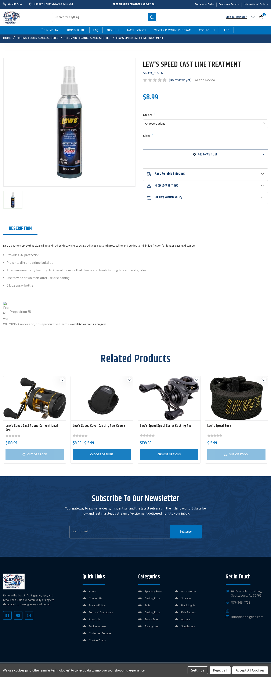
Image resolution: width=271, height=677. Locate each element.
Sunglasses (188, 627)
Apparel (186, 620)
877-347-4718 (15, 4)
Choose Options (101, 455)
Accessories (188, 592)
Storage (186, 599)
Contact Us (207, 30)
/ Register (240, 17)
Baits (147, 606)
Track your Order (204, 4)
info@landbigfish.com (247, 617)
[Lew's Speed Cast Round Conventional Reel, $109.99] (34, 398)
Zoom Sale (151, 620)
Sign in (230, 17)
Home (92, 592)
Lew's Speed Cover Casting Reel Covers (99, 426)
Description (20, 228)
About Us (112, 30)
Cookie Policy (97, 641)
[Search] (152, 17)
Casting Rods (152, 599)
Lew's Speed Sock (219, 426)
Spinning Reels (154, 592)
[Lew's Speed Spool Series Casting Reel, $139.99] (169, 398)
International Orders (256, 4)
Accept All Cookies (250, 670)
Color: (149, 115)
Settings (197, 670)
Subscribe (186, 531)
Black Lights (188, 606)
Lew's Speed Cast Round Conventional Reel (32, 428)
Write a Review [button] (205, 80)
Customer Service (229, 4)
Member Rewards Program (172, 30)
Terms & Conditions (101, 613)
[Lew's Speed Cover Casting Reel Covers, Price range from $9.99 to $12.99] (102, 398)
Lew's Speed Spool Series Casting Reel (166, 426)
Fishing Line (152, 627)
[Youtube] (18, 615)
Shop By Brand (76, 30)
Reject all (220, 670)
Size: (148, 136)
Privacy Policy (97, 606)
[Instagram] (29, 615)
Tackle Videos (136, 30)
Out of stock (37, 455)
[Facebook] (7, 615)
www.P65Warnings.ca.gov (88, 324)
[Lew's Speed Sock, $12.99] (236, 398)
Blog (226, 30)
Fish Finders (188, 613)
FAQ (95, 30)
